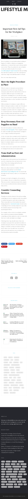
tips (23, 387)
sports (21, 385)
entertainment (15, 364)
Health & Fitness (14, 25)
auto (5, 357)
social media (14, 385)
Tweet (12, 243)
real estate (19, 382)
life (15, 377)
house (5, 377)
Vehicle (6, 392)
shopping (6, 385)
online (19, 380)
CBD (11, 362)
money (13, 380)
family (5, 367)
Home (8, 1)
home (5, 375)
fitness (22, 469)
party (5, 382)
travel (6, 390)
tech (10, 387)
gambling (6, 372)
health (13, 372)
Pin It (4, 246)
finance (18, 367)
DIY (21, 362)
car (12, 359)
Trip (11, 390)
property (11, 382)
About (13, 1)
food (3, 471)
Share (4, 243)
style (5, 387)
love (19, 377)
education (6, 364)
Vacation (16, 390)
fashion (12, 367)
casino (6, 362)
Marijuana (6, 380)
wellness (12, 392)
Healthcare (20, 372)
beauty (10, 357)
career (16, 359)
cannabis (6, 359)
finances (16, 469)
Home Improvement (14, 375)
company (16, 362)
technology (17, 387)
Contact (19, 1)
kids (10, 377)
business (16, 357)
